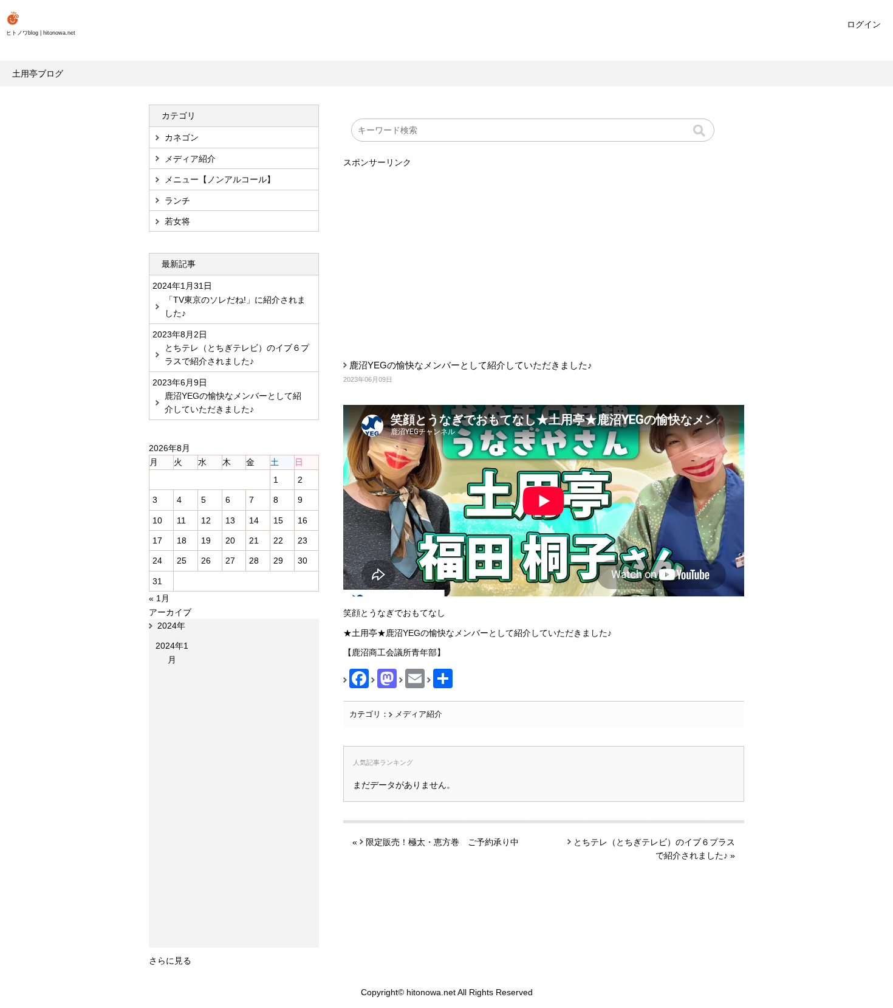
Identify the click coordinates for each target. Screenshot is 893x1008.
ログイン (864, 24)
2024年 (171, 625)
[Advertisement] (543, 255)
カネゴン (182, 137)
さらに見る (170, 960)
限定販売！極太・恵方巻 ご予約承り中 (442, 842)
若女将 (177, 221)
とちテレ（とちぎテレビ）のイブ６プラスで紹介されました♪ (237, 354)
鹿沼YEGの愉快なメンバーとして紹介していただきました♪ (470, 365)
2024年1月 (172, 652)
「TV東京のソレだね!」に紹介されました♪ (235, 306)
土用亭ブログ (37, 73)
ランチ (177, 200)
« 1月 (159, 598)
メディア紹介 (418, 714)
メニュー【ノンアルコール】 (220, 179)
